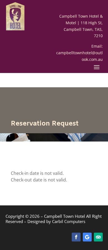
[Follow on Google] (87, 237)
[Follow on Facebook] (76, 237)
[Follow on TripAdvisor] (98, 237)
